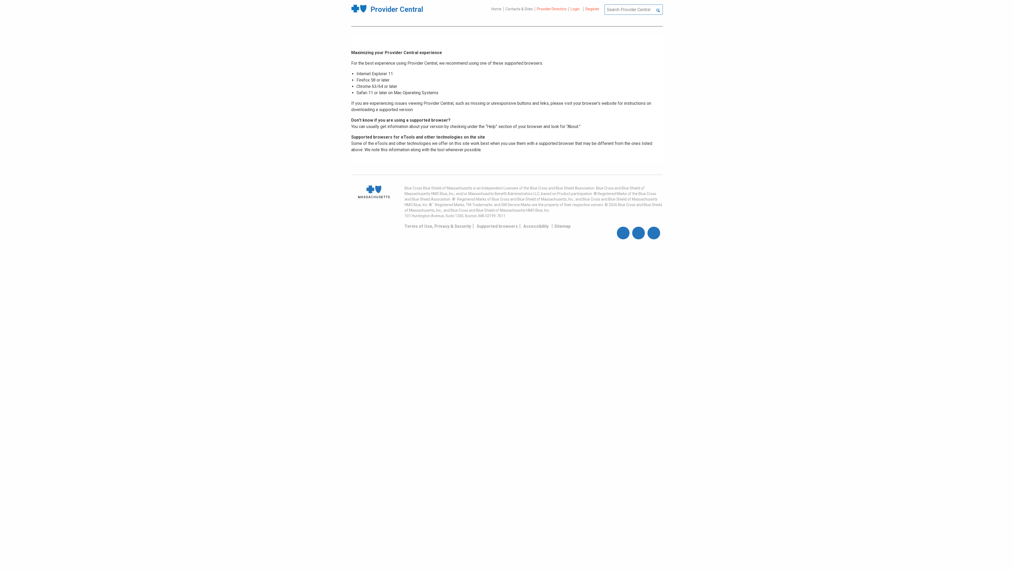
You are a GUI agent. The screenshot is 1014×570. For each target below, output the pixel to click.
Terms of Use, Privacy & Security (438, 226)
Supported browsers (497, 226)
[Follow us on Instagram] (638, 233)
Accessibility (536, 226)
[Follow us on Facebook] (623, 233)
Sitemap (562, 226)
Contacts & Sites (519, 9)
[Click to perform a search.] (658, 10)
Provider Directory (552, 9)
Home (496, 9)
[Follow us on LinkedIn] (653, 233)
